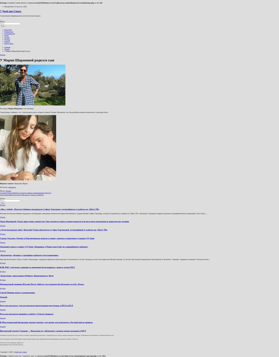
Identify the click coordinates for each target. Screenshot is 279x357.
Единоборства (9, 34)
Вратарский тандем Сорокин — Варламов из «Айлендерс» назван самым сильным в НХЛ (43, 331)
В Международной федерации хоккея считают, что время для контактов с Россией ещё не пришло (46, 322)
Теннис (7, 38)
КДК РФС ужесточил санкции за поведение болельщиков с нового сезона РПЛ (37, 267)
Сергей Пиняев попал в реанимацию (17, 293)
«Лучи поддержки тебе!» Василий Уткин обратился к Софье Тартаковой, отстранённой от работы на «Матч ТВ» (54, 230)
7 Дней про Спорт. (10, 11)
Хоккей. (4, 297)
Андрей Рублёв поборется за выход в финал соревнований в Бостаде (25, 193)
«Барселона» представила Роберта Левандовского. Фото (27, 276)
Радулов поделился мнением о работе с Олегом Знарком (26, 314)
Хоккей (7, 41)
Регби (6, 36)
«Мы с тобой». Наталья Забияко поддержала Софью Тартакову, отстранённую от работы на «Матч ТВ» (49, 209)
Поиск (2, 21)
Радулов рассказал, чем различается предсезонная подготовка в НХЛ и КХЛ (36, 305)
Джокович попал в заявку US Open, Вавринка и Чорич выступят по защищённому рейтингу (44, 247)
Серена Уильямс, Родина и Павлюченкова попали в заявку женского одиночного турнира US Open (47, 238)
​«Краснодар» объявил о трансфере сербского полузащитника (29, 255)
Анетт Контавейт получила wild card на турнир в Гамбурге (22, 195)
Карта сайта (8, 43)
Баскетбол (8, 30)
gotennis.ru (12, 187)
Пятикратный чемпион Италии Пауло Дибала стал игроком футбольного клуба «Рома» (42, 284)
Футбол (7, 40)
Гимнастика (8, 32)
